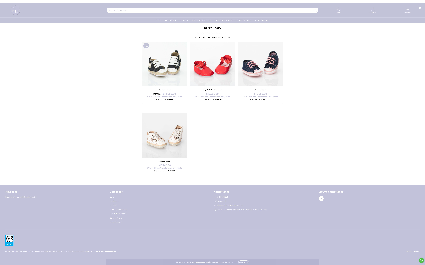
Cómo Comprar (262, 20)
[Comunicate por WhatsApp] (421, 260)
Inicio (158, 20)
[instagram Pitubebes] (3, 2)
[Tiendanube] (413, 252)
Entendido (243, 262)
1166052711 (221, 201)
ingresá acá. (89, 251)
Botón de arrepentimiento (106, 251)
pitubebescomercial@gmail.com (230, 205)
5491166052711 (222, 197)
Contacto (184, 20)
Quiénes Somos (245, 20)
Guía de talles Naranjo (224, 20)
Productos (170, 20)
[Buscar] (315, 10)
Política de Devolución (201, 20)
